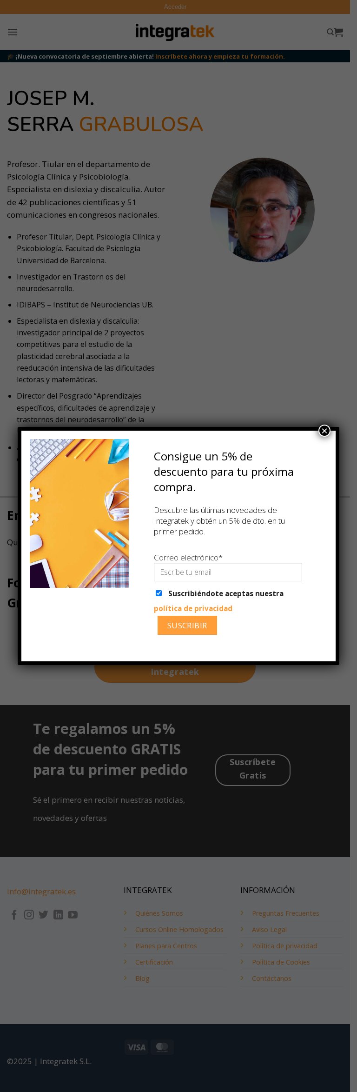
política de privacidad (193, 608)
